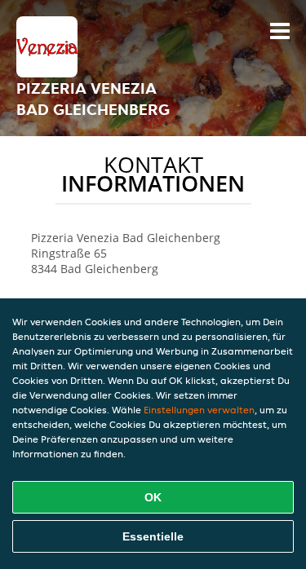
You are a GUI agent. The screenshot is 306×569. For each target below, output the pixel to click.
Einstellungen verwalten (199, 410)
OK (153, 497)
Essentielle (153, 536)
